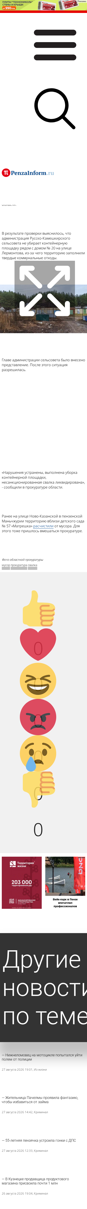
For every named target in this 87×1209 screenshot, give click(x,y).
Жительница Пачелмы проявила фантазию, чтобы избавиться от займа (40, 1100)
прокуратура (19, 565)
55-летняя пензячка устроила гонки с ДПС (40, 1140)
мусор (6, 565)
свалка (32, 565)
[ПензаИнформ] (28, 173)
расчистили (43, 525)
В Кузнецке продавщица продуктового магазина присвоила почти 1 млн (35, 1181)
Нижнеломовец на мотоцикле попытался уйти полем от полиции (42, 1057)
